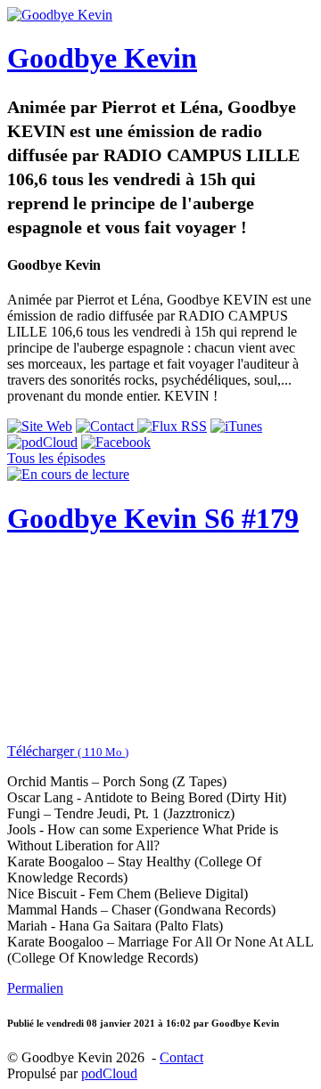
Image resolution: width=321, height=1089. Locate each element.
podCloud (109, 1073)
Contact (181, 1057)
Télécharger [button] (67, 751)
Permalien (35, 988)
